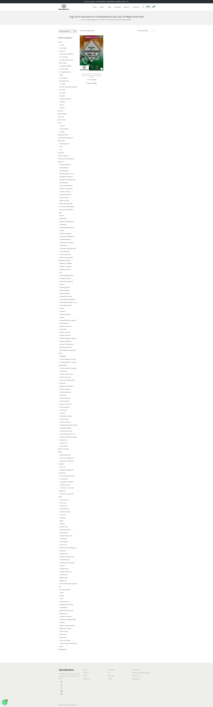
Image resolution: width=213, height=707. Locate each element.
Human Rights (64, 542)
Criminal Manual (64, 509)
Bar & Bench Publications (67, 206)
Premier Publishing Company (68, 368)
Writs (61, 646)
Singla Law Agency (65, 389)
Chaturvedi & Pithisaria (66, 54)
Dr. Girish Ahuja (64, 69)
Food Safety (63, 539)
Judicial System (64, 569)
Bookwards (63, 224)
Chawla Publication (65, 239)
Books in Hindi (62, 120)
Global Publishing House (66, 275)
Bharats (62, 215)
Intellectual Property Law (67, 557)
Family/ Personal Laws (66, 536)
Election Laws (63, 527)
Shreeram (63, 383)
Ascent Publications (65, 194)
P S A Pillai (62, 84)
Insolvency (63, 551)
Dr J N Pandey (64, 57)
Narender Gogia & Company (68, 338)
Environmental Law (65, 530)
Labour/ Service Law (65, 572)
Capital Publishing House (67, 227)
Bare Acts (60, 111)
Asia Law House (64, 197)
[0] (146, 7)
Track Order (111, 676)
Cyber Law (63, 515)
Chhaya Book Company (67, 242)
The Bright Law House (66, 416)
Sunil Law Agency (65, 401)
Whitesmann (63, 440)
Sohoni (62, 105)
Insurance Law (64, 554)
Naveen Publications (66, 341)
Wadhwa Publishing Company (68, 437)
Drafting (62, 524)
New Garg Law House (66, 347)
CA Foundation (64, 129)
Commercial (63, 245)
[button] (101, 69)
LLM (61, 150)
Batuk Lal (62, 51)
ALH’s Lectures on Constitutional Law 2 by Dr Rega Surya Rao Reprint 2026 (91, 75)
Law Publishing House (66, 305)
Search (75, 31)
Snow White (63, 395)
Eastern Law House (65, 269)
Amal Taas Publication (66, 186)
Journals (62, 566)
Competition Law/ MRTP (67, 482)
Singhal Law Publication (66, 386)
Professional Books (63, 156)
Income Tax (63, 545)
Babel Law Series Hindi (66, 203)
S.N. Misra (62, 102)
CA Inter (62, 132)
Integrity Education (65, 278)
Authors (60, 42)
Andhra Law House (65, 192)
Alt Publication (64, 183)
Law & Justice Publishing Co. (68, 299)
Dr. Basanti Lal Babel (65, 66)
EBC (61, 272)
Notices (62, 595)
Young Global (64, 446)
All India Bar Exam (65, 144)
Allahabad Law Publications (67, 180)
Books (85, 676)
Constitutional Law (65, 485)
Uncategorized (62, 649)
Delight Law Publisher (66, 263)
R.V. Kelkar (62, 93)
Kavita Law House (65, 293)
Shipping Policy (136, 679)
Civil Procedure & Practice (67, 476)
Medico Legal (63, 577)
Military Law (63, 580)
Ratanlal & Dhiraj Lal (65, 99)
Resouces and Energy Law (67, 625)
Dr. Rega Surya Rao (65, 72)
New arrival (61, 153)
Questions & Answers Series (68, 619)
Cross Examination (65, 512)
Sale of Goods (64, 631)
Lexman (62, 317)
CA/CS (60, 123)
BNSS (62, 592)
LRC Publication (64, 323)
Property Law (63, 613)
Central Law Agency (65, 233)
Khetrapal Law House (66, 296)
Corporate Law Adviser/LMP (68, 248)
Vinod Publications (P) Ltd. (67, 434)
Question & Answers (65, 616)
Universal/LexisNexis (65, 428)
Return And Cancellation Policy (141, 673)
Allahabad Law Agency (66, 177)
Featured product (63, 135)
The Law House (64, 419)
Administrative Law (65, 455)
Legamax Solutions (65, 314)
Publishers (61, 162)
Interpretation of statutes (67, 563)
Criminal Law (63, 506)
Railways (62, 622)
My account (111, 670)
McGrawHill (63, 329)
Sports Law (63, 637)
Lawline (62, 308)
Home (83, 20)
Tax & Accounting (65, 640)
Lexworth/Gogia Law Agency (68, 320)
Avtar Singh (63, 48)
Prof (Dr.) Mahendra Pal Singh (68, 87)
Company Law (64, 479)
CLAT (61, 147)
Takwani (62, 108)
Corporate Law (64, 500)
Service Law (63, 634)
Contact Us (86, 679)
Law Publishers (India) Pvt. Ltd (68, 302)
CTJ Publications (64, 251)
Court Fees (63, 503)
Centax (62, 230)
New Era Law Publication (67, 344)
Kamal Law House (65, 287)
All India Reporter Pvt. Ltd (67, 174)
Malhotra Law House (65, 326)
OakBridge (63, 356)
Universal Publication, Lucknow (68, 425)
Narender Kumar (64, 81)
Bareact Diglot (62, 114)
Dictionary (63, 518)
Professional (63, 371)
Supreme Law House (66, 404)
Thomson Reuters (65, 422)
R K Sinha (62, 90)
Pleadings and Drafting (66, 604)
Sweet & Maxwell (64, 407)
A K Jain (62, 45)
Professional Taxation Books (66, 159)
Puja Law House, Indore (66, 374)
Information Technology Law (68, 548)
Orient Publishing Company (68, 359)
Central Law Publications (67, 236)
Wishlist (110, 679)
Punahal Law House (65, 377)
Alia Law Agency (64, 171)
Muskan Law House (65, 335)
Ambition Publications (66, 189)
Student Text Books (63, 449)
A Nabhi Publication (65, 165)
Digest (61, 521)
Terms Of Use (136, 676)
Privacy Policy (136, 670)
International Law (65, 560)
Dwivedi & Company (66, 266)
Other (61, 598)
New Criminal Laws (65, 589)
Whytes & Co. (64, 443)
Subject (60, 452)
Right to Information (66, 628)
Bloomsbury (63, 218)
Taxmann (62, 413)
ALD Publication (64, 168)
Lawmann (62, 311)
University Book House (66, 431)
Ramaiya (62, 96)
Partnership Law (64, 601)
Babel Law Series (64, 200)
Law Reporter (63, 575)
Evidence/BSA (64, 533)
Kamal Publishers (65, 290)
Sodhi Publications (65, 398)
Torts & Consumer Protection (68, 643)
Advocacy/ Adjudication (67, 458)
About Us (86, 673)
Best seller (61, 117)
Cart (109, 673)
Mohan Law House (65, 332)
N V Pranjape (63, 78)
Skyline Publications (65, 392)
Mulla (61, 75)
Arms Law (62, 467)
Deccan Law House (65, 254)
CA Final (62, 126)
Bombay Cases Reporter (67, 221)
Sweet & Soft (63, 410)
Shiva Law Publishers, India (67, 380)
